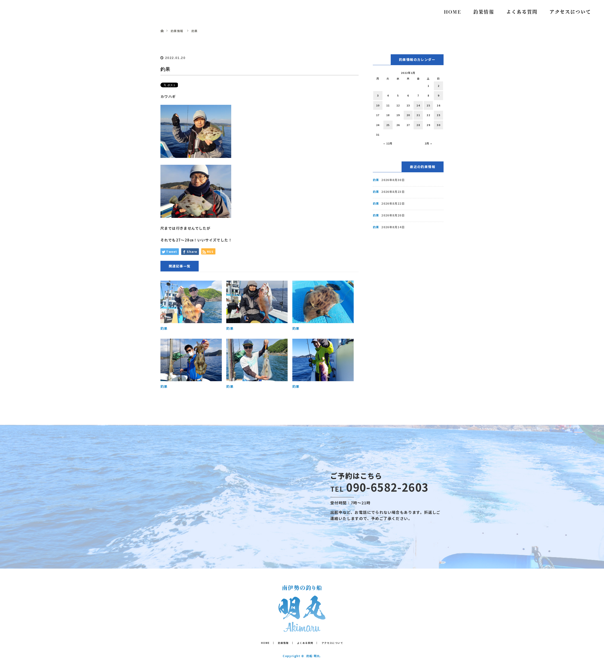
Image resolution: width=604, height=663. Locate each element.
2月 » (428, 143)
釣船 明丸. (313, 656)
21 (418, 115)
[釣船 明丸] (302, 628)
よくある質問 (521, 11)
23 (438, 115)
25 (388, 125)
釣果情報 (483, 11)
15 (428, 105)
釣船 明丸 (28, 11)
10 (378, 105)
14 (418, 105)
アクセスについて (570, 11)
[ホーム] (162, 25)
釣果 (164, 328)
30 (438, 125)
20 (408, 115)
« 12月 (388, 143)
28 (418, 125)
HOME (452, 11)
